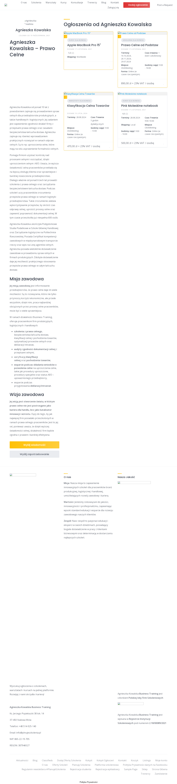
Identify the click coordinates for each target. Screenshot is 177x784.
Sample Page (130, 769)
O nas (24, 2)
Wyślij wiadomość (34, 445)
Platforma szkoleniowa (107, 764)
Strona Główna (159, 769)
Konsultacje (77, 2)
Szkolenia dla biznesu (133, 40)
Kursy (64, 2)
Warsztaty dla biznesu (80, 101)
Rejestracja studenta (80, 769)
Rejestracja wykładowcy (108, 769)
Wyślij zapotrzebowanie (34, 454)
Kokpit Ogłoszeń (105, 760)
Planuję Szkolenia (81, 764)
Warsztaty (51, 2)
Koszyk (134, 760)
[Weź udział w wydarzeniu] (106, 65)
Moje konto (161, 760)
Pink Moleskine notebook (139, 106)
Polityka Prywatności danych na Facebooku (145, 764)
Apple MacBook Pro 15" (84, 45)
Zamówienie (161, 773)
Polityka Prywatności (88, 782)
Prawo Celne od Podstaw (139, 45)
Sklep (145, 769)
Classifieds (47, 760)
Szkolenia (36, 2)
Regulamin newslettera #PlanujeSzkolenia (44, 769)
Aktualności (22, 760)
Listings (147, 760)
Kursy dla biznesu (77, 40)
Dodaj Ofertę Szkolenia (69, 760)
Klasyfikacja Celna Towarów (88, 106)
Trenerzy (92, 2)
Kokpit (88, 760)
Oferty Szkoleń (60, 764)
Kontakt (115, 2)
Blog (103, 2)
